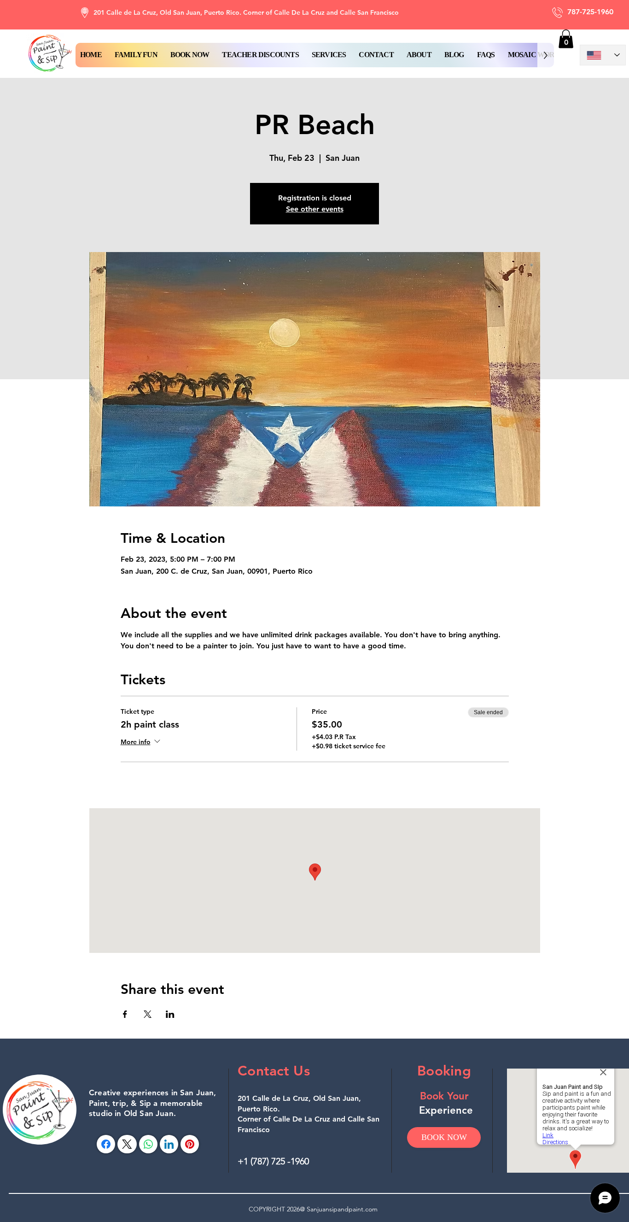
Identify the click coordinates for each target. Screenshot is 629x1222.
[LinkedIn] (169, 1144)
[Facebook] (106, 1144)
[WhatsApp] (148, 1144)
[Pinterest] (190, 1144)
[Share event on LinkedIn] (170, 1014)
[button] (190, 55)
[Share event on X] (147, 1014)
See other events (315, 209)
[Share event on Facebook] (125, 1014)
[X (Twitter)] (126, 1144)
